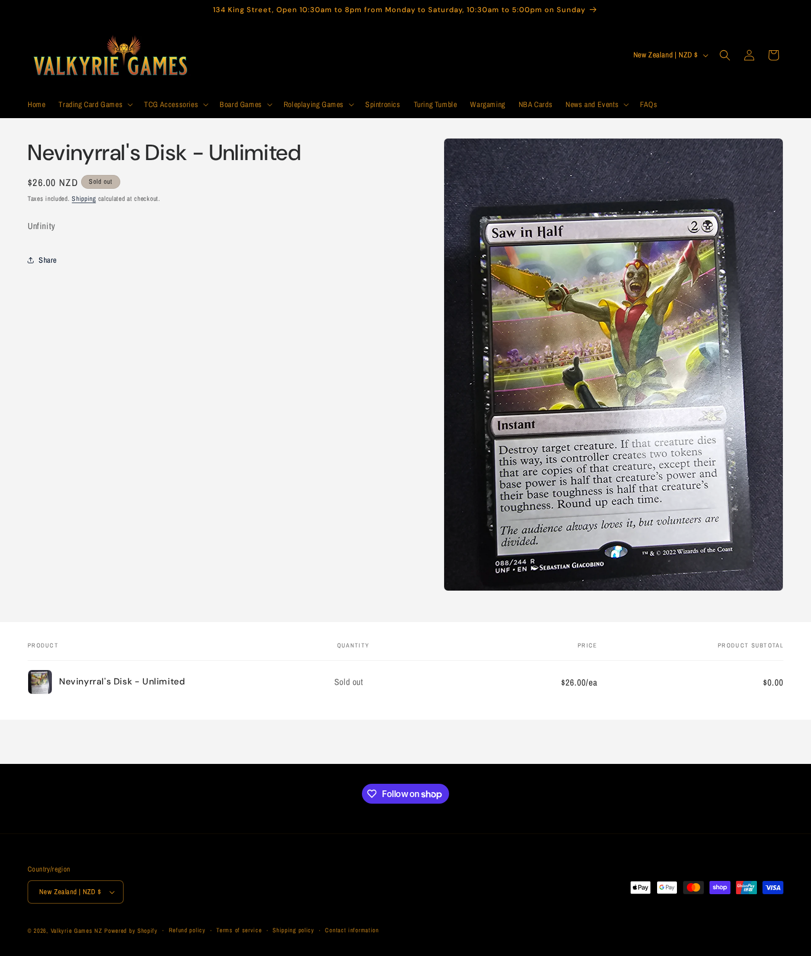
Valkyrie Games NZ (77, 930)
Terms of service (239, 930)
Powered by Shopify (131, 930)
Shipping (84, 198)
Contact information (351, 930)
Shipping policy (293, 930)
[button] (94, 104)
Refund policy (187, 930)
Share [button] (48, 259)
